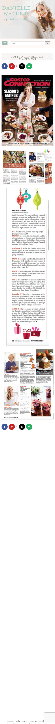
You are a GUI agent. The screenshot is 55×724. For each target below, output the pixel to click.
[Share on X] (22, 66)
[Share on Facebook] (5, 66)
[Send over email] (29, 66)
